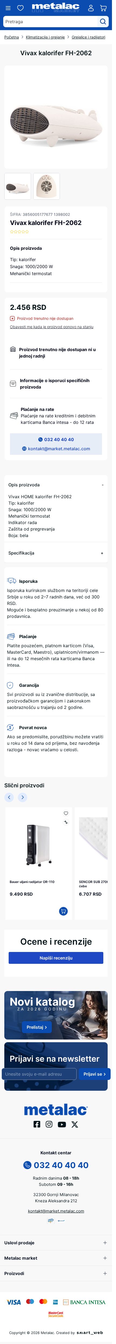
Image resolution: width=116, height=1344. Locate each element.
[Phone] (27, 1164)
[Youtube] (62, 1124)
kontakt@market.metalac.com (59, 448)
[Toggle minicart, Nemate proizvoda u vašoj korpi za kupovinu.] (103, 8)
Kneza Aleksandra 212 (56, 1200)
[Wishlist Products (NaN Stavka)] (20, 8)
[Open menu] (8, 8)
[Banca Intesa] (84, 1301)
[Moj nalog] (91, 8)
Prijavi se (93, 1074)
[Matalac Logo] (56, 1109)
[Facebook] (37, 1124)
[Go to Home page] (55, 8)
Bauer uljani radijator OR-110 (32, 882)
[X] (75, 1124)
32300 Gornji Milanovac (56, 1194)
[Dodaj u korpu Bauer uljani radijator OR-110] (63, 911)
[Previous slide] (9, 797)
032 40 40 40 (59, 439)
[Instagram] (49, 1124)
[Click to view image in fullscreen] (56, 117)
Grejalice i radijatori (88, 37)
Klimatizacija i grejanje (45, 37)
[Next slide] (22, 797)
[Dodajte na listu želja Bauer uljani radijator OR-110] (66, 813)
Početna (11, 37)
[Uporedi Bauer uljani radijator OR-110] (66, 822)
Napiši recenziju (56, 958)
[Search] (103, 21)
